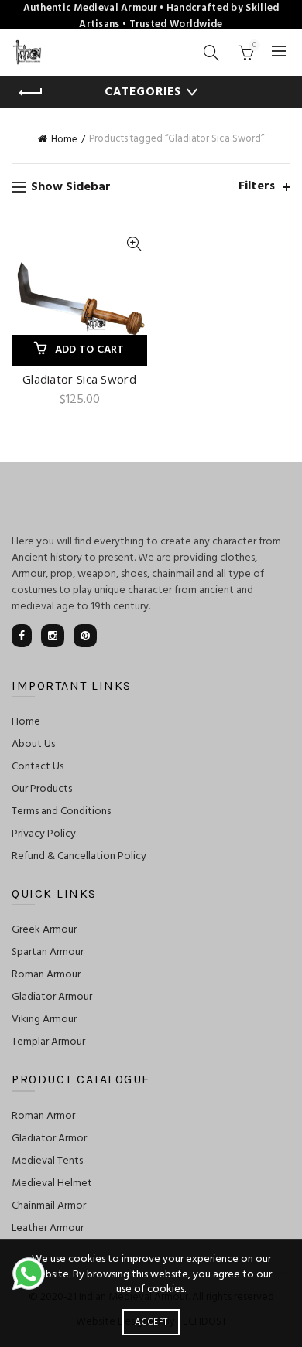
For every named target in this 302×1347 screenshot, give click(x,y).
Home (64, 139)
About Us (33, 744)
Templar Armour (48, 1042)
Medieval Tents (47, 1161)
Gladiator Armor (49, 1139)
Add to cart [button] (90, 350)
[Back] (31, 92)
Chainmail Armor (49, 1206)
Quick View (133, 243)
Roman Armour (46, 975)
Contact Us (37, 767)
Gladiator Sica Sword (79, 379)
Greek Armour (44, 930)
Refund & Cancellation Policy (79, 856)
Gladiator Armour (52, 997)
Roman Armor (43, 1116)
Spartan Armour (48, 952)
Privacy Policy (44, 834)
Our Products (42, 789)
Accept (151, 1322)
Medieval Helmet (52, 1183)
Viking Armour (44, 1019)
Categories (143, 92)
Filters (257, 186)
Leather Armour (48, 1228)
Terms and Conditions (61, 811)
